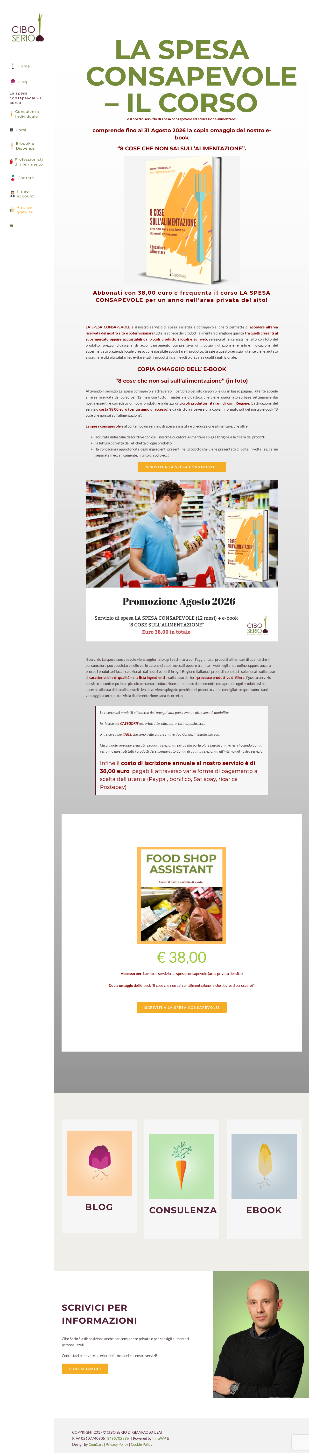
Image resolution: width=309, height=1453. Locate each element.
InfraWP (159, 1438)
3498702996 (118, 1438)
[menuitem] (27, 226)
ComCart (96, 1444)
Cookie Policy (141, 1444)
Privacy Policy (117, 1444)
